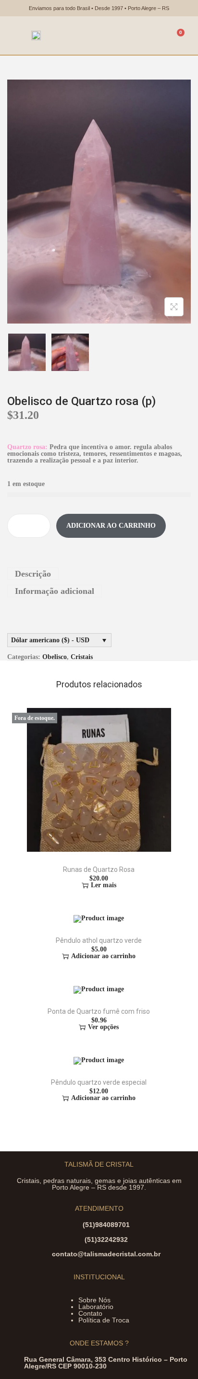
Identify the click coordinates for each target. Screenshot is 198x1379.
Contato (90, 1313)
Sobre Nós (94, 1300)
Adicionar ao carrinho (111, 525)
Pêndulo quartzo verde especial (99, 1082)
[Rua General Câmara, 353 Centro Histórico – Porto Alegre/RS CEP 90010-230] (16, 1362)
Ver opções (103, 1027)
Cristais (82, 657)
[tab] (99, 574)
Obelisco (54, 657)
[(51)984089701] (74, 1227)
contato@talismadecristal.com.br (106, 1254)
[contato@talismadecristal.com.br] (43, 1257)
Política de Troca (103, 1320)
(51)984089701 (106, 1224)
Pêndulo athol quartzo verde (99, 940)
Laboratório (95, 1306)
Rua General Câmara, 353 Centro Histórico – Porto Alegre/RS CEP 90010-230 (105, 1363)
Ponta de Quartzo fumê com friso (99, 1011)
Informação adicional (54, 591)
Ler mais (103, 885)
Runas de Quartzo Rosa (99, 869)
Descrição (33, 574)
